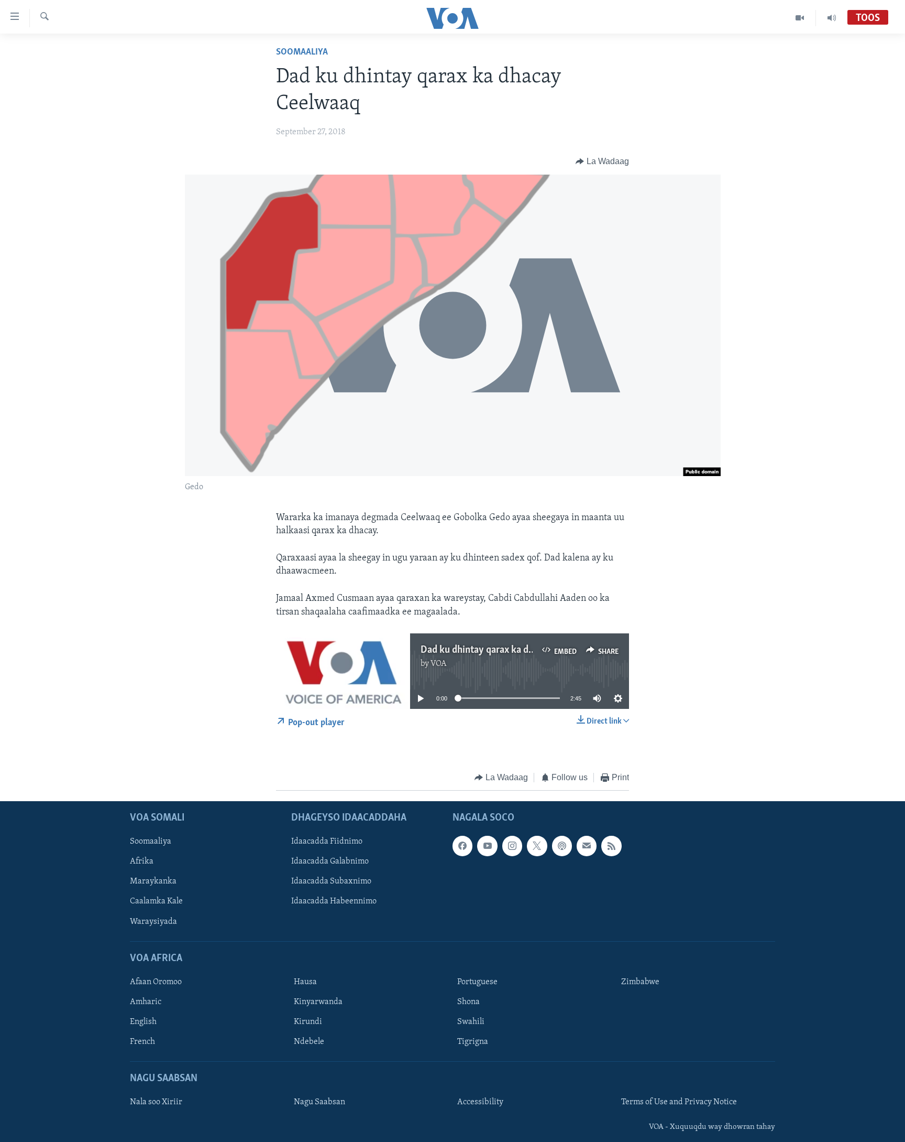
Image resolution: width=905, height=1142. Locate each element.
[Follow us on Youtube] (487, 846)
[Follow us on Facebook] (462, 846)
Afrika (141, 862)
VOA (439, 664)
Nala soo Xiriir (156, 1102)
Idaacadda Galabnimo (330, 862)
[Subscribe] (587, 846)
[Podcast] (562, 846)
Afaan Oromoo (156, 982)
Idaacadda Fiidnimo (326, 842)
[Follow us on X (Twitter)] (537, 846)
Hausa (305, 982)
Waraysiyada (153, 922)
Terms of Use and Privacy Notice (679, 1102)
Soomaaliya (302, 52)
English (143, 1022)
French (142, 1042)
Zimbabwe (640, 982)
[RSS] (611, 846)
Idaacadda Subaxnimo (331, 882)
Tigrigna (472, 1042)
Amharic (145, 1002)
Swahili (470, 1022)
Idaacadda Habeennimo (334, 902)
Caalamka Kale (156, 902)
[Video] (800, 18)
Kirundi (308, 1022)
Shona (468, 1002)
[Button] (602, 161)
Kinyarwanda (318, 1002)
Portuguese (477, 982)
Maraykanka (153, 882)
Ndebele (309, 1042)
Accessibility (480, 1102)
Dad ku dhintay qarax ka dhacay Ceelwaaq (508, 650)
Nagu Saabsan (319, 1102)
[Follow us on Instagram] (512, 846)
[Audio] (831, 18)
